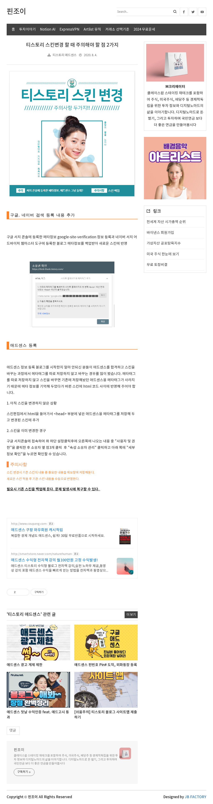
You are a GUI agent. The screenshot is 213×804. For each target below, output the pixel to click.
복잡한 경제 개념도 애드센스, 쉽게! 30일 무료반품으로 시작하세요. (58, 536)
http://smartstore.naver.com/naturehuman (41, 554)
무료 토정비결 (157, 265)
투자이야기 (27, 29)
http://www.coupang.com (29, 524)
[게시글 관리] (24, 592)
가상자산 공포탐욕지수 (164, 243)
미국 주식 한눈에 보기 (163, 254)
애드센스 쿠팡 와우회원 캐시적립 (37, 530)
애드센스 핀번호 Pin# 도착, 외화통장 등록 (105, 665)
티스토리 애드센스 (65, 55)
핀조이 (19, 750)
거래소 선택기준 (117, 29)
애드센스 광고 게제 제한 (24, 665)
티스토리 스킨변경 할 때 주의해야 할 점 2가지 (72, 45)
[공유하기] (19, 592)
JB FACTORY (195, 797)
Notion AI (47, 29)
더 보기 (131, 615)
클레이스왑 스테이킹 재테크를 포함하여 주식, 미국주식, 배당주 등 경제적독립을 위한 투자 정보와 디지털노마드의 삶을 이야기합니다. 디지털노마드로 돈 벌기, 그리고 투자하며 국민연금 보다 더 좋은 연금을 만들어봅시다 (66, 759)
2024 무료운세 (144, 29)
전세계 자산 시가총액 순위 (166, 222)
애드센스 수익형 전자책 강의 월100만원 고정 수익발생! (54, 560)
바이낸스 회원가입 (160, 233)
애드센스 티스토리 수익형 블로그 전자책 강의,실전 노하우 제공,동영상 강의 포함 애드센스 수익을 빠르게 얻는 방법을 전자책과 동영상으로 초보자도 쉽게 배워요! (58, 568)
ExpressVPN (69, 29)
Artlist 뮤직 (92, 29)
